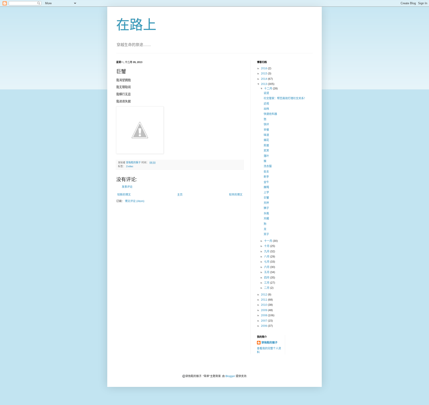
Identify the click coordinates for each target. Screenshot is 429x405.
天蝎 (266, 218)
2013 (264, 84)
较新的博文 (124, 194)
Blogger (230, 376)
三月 (267, 282)
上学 (266, 192)
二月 (267, 287)
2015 (264, 73)
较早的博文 (235, 194)
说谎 (266, 93)
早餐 (266, 129)
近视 (266, 103)
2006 (264, 325)
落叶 (266, 156)
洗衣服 (268, 166)
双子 (266, 234)
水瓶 (266, 213)
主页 (180, 194)
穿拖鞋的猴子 (269, 342)
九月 (267, 251)
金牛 (266, 182)
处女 (266, 171)
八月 (267, 256)
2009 (264, 310)
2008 (264, 315)
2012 (264, 294)
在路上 (136, 24)
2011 (264, 299)
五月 (267, 272)
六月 (267, 267)
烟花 (266, 140)
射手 (266, 176)
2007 (264, 320)
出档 (266, 108)
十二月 (268, 88)
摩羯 (266, 187)
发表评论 (127, 186)
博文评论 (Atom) (134, 201)
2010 (264, 304)
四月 (267, 277)
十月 (267, 246)
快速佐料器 (270, 114)
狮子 (266, 208)
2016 (264, 68)
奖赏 (266, 150)
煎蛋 (266, 145)
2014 (264, 78)
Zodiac (129, 166)
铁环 (266, 124)
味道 (266, 135)
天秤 (266, 203)
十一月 (268, 241)
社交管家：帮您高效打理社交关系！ (285, 98)
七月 (267, 261)
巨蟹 (266, 197)
